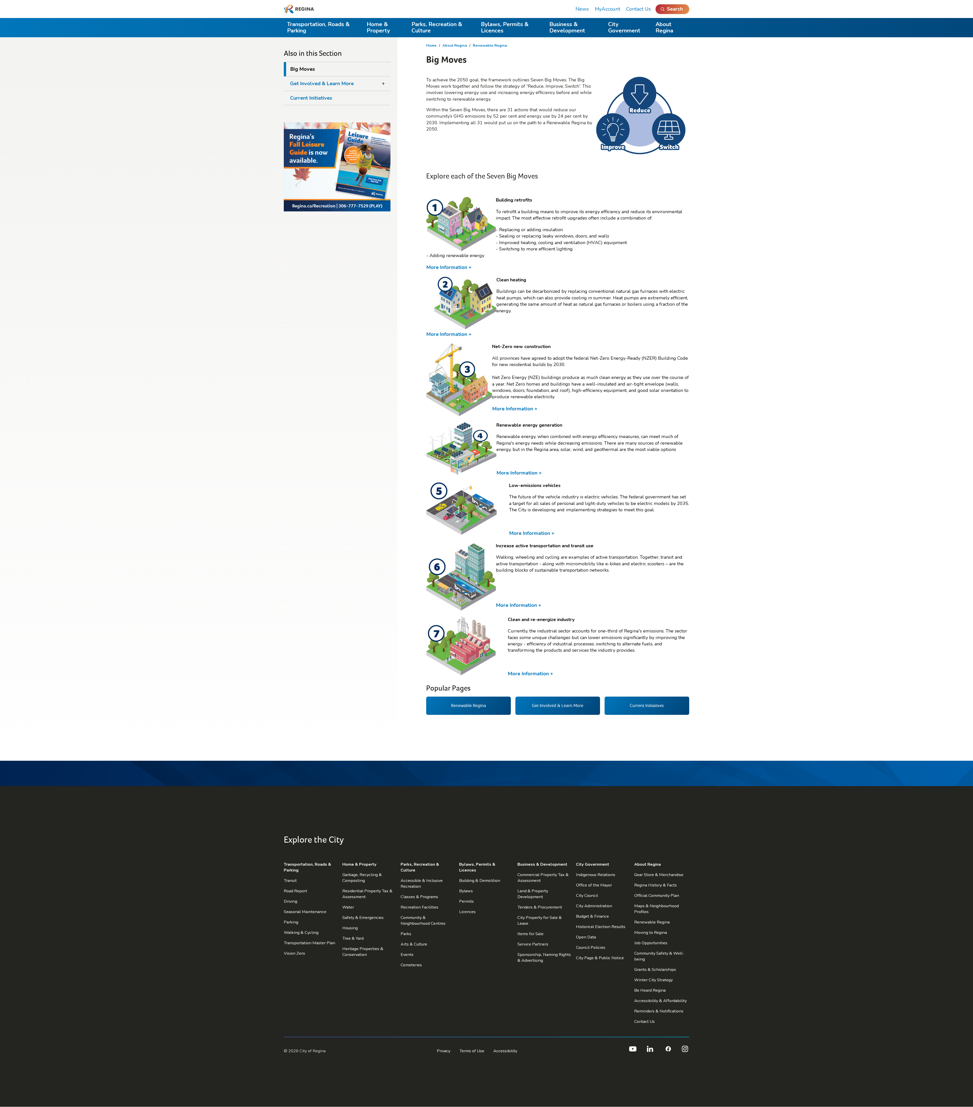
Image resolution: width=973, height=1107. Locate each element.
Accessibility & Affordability (660, 1001)
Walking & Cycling (301, 932)
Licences (467, 912)
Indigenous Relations (595, 875)
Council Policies (590, 947)
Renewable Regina (490, 45)
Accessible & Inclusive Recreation (422, 883)
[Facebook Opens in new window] (667, 1051)
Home (431, 45)
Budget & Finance (592, 916)
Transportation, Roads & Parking (318, 27)
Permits (466, 901)
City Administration (594, 906)
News (582, 9)
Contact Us (638, 9)
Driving (290, 901)
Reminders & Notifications (658, 1011)
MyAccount (607, 9)
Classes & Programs (419, 897)
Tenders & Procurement (539, 907)
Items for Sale (530, 934)
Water (348, 907)
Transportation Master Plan (309, 943)
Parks (406, 934)
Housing (350, 928)
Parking (291, 922)
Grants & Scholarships (655, 969)
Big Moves (302, 69)
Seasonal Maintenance (305, 912)
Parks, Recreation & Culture (436, 27)
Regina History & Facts (655, 885)
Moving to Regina (650, 932)
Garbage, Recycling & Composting (362, 877)
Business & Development (567, 27)
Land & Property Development (532, 894)
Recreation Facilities (419, 907)
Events (407, 954)
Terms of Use (471, 1051)
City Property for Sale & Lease (539, 920)
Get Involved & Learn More (322, 83)
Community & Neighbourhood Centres (423, 920)
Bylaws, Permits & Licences (505, 27)
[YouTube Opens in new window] (632, 1051)
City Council (587, 895)
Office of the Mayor (594, 885)
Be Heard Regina (650, 990)
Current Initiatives (311, 98)
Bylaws (466, 891)
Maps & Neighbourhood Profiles (656, 909)
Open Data (586, 937)
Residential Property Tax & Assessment (367, 894)
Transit (290, 880)
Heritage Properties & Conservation (362, 951)
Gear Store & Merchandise (658, 875)
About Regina (664, 27)
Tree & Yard (353, 938)
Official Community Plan (656, 895)
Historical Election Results (600, 927)
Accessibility (505, 1051)
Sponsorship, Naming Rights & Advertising (544, 957)
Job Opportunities (650, 943)
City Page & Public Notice (600, 958)
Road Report (295, 891)
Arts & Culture (414, 944)
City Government (624, 27)
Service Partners (532, 944)
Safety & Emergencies (363, 917)
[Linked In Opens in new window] (650, 1051)
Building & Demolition (479, 880)
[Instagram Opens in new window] (685, 1051)
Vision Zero (294, 953)
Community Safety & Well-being (659, 956)
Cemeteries (411, 965)
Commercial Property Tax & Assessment (543, 877)
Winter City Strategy (653, 980)
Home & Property (378, 27)
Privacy (443, 1051)
